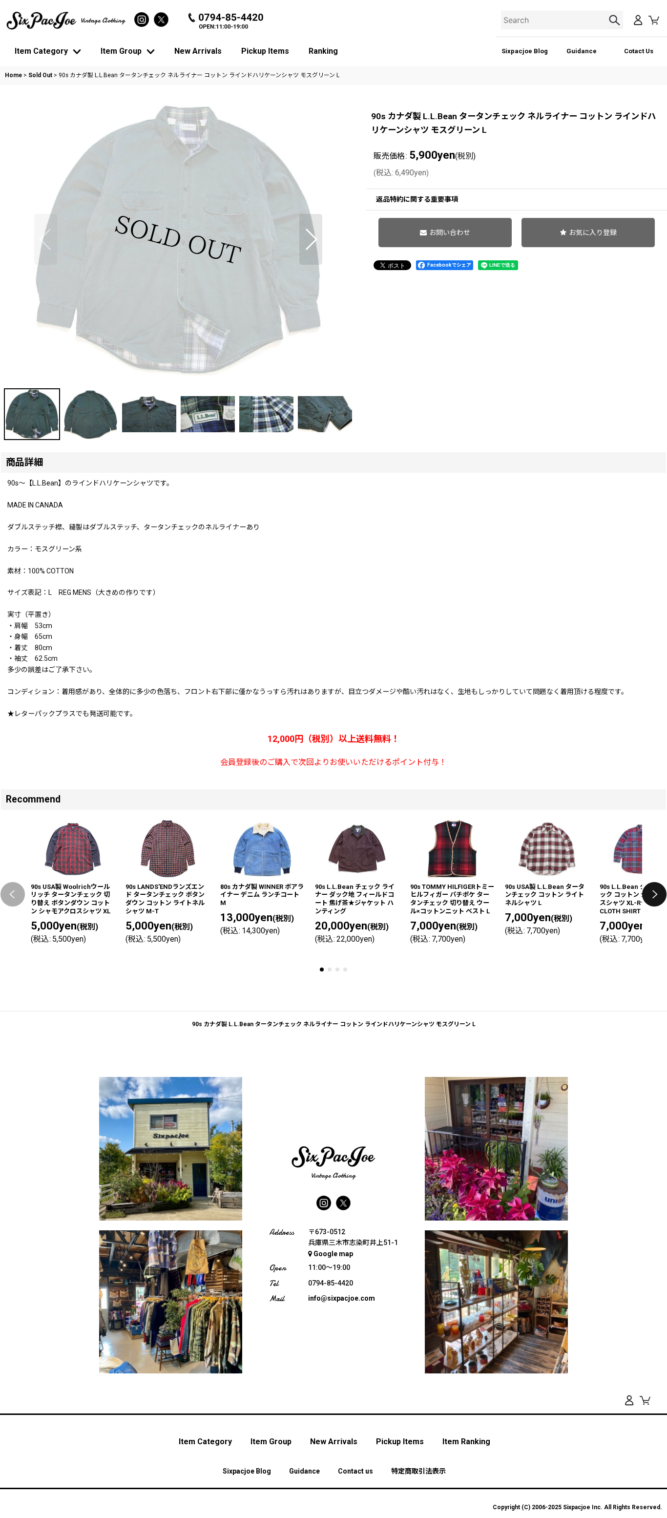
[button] (45, 239)
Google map (333, 1254)
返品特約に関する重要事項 (417, 199)
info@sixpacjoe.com (341, 1298)
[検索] (615, 20)
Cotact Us (638, 51)
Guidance (581, 51)
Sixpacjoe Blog (524, 51)
